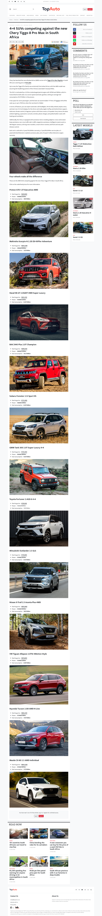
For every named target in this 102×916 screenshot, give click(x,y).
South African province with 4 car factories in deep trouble (59, 873)
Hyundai (75, 166)
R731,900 (28, 83)
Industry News (20, 15)
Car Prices (52, 15)
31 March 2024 (19, 25)
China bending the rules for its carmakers (38, 843)
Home (10, 19)
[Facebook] (9, 1)
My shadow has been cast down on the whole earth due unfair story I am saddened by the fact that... (83, 66)
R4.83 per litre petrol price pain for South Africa (37, 873)
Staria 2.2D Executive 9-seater (82, 214)
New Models (30, 15)
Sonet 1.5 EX (78, 237)
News (37, 15)
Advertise (90, 15)
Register (90, 9)
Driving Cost (60, 15)
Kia (74, 189)
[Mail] (22, 42)
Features (12, 15)
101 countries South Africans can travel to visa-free (17, 845)
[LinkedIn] (24, 1)
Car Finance (43, 15)
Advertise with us (14, 902)
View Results (83, 118)
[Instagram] (18, 1)
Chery (75, 142)
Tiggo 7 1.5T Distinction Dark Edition (82, 145)
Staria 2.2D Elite (79, 168)
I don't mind (78, 112)
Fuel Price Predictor (72, 15)
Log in (85, 9)
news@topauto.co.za (15, 900)
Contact (82, 15)
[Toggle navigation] (10, 9)
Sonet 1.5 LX (78, 190)
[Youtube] (15, 1)
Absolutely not (78, 110)
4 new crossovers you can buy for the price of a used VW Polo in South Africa (59, 846)
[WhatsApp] (21, 1)
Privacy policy (13, 905)
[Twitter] (12, 1)
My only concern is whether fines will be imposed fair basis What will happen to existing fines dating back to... (82, 57)
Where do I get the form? (79, 90)
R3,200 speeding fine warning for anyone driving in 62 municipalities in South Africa (18, 875)
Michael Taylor (28, 25)
